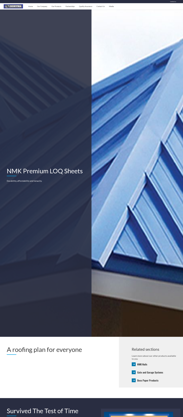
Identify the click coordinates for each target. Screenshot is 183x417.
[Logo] (13, 6)
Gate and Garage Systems (150, 372)
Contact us (173, 1)
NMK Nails (142, 364)
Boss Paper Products (147, 380)
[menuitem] (30, 6)
